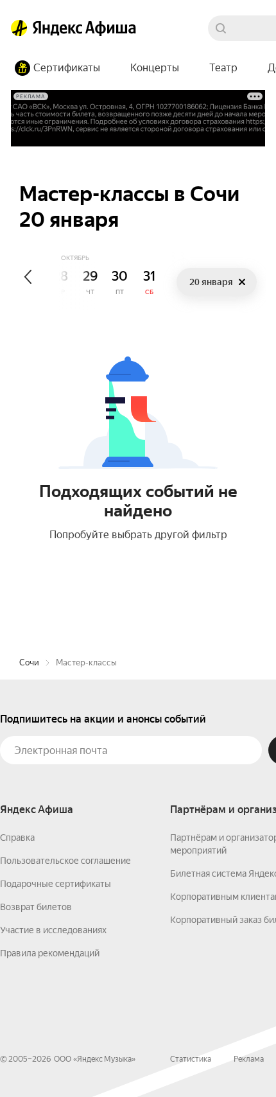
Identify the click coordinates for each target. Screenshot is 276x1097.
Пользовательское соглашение (65, 861)
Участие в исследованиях (53, 930)
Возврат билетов (36, 907)
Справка (17, 837)
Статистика (190, 1059)
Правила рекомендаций (49, 953)
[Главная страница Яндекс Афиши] (19, 28)
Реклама (249, 1059)
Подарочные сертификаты (55, 884)
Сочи (29, 662)
